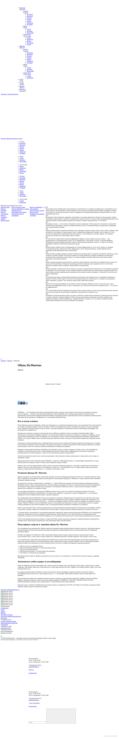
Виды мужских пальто (37, 210)
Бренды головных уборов (4, 217)
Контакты (23, 89)
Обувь (25, 26)
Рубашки (30, 24)
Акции (22, 83)
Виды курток (34, 212)
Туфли (29, 29)
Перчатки (30, 39)
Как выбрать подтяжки (19, 212)
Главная (3, 361)
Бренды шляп (5, 220)
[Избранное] (15, 329)
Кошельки (30, 78)
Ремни (29, 38)
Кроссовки (30, 33)
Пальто (29, 19)
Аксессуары (27, 34)
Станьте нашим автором (8, 621)
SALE (21, 79)
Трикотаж (30, 23)
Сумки (29, 76)
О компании (5, 608)
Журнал (22, 86)
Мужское (22, 8)
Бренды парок (5, 207)
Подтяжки (30, 43)
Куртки (29, 18)
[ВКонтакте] (19, 403)
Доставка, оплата (6, 94)
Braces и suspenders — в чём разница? (37, 208)
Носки (29, 44)
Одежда (25, 11)
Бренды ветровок (4, 209)
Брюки (29, 21)
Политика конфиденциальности (11, 616)
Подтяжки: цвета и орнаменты (18, 214)
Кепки (29, 41)
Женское (22, 46)
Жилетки (30, 16)
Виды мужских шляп (18, 207)
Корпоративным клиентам (9, 623)
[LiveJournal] (24, 403)
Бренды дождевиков (4, 213)
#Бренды (20, 370)
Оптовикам (4, 624)
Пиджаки (30, 14)
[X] (21, 403)
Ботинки (29, 31)
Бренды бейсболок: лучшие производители (20, 209)
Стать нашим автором (110, 736)
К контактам (33, 673)
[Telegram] (26, 403)
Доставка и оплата (6, 614)
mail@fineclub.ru (6, 628)
